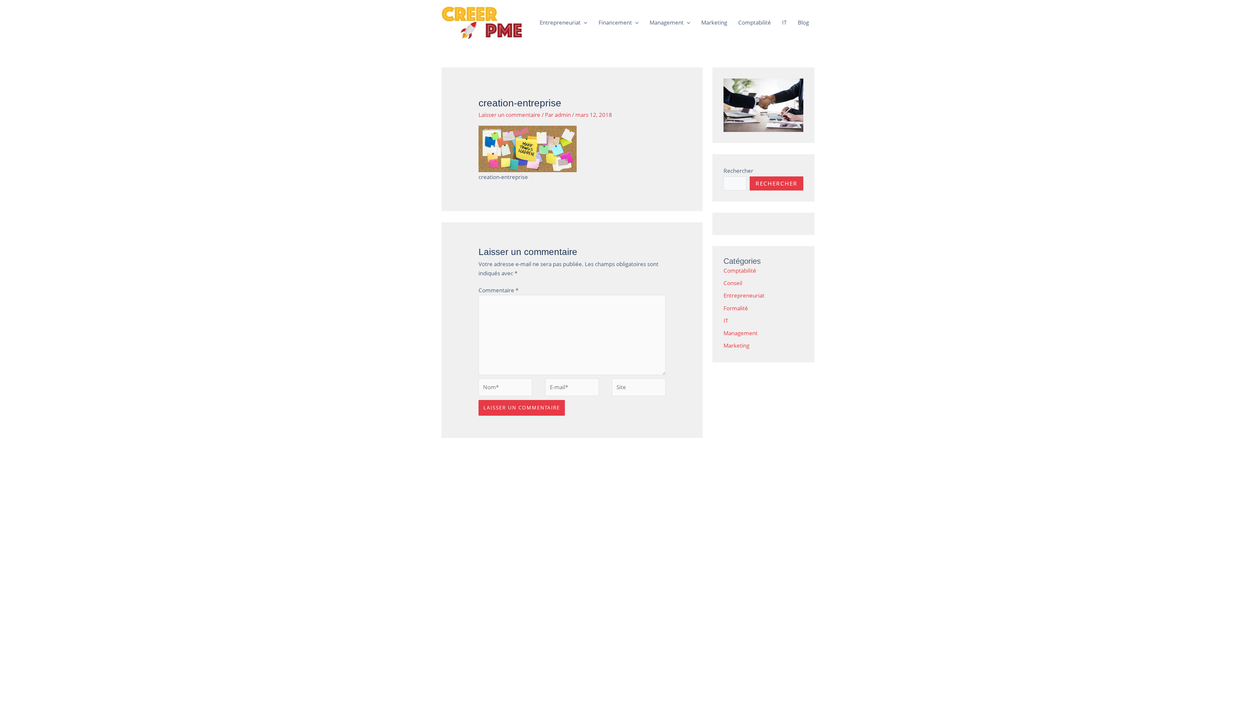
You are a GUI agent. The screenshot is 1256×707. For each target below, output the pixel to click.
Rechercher (738, 170)
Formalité (736, 308)
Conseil (733, 283)
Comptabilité (754, 22)
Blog (803, 22)
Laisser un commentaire (509, 114)
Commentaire (498, 290)
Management (667, 22)
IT (784, 22)
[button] (584, 22)
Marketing (714, 22)
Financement (615, 22)
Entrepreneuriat (560, 22)
